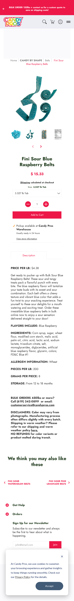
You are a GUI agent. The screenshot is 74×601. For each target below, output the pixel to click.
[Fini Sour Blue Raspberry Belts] (16, 134)
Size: (37, 187)
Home (13, 60)
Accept (49, 585)
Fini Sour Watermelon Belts (19, 482)
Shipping (25, 182)
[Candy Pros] (13, 21)
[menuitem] (44, 21)
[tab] (29, 255)
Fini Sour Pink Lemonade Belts (56, 482)
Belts (47, 60)
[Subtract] (28, 204)
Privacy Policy (22, 576)
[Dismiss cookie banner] (62, 557)
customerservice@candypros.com (32, 405)
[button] (3, 8)
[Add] (46, 204)
